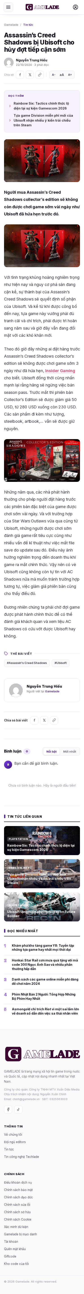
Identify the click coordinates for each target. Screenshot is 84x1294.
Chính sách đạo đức (18, 1197)
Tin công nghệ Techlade (21, 1157)
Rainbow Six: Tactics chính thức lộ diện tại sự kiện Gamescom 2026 (41, 105)
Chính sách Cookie (17, 1219)
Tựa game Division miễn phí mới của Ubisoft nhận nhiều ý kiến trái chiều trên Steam (43, 120)
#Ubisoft (61, 663)
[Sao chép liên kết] (40, 75)
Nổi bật (51, 751)
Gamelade (11, 24)
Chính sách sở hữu (17, 1212)
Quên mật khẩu (15, 1249)
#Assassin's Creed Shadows (27, 663)
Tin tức (28, 24)
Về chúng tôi (13, 1134)
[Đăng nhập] (75, 7)
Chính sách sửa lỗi (17, 1204)
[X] (30, 75)
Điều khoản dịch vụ (18, 1182)
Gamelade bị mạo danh (20, 1234)
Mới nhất (69, 751)
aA (62, 75)
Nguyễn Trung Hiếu (31, 60)
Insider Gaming (60, 370)
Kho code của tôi (16, 1264)
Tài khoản (11, 1241)
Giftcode (10, 1256)
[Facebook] (20, 75)
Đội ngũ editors (15, 1142)
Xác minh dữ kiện (16, 1227)
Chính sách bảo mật (18, 1190)
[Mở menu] (8, 7)
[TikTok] (18, 1109)
